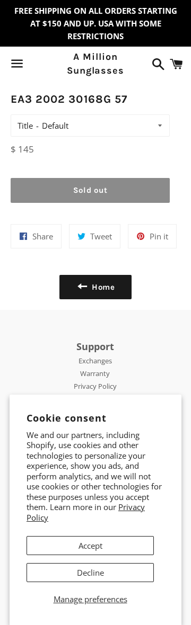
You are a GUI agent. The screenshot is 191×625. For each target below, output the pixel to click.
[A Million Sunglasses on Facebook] (35, 65)
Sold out (90, 190)
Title (25, 125)
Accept (90, 545)
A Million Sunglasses (95, 63)
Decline (90, 572)
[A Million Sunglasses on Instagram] (54, 65)
